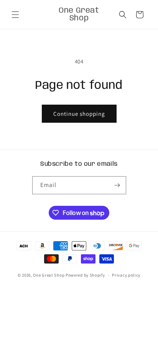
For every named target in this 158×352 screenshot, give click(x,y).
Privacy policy (126, 275)
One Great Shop (48, 275)
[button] (15, 14)
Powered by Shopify (85, 275)
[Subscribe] (117, 185)
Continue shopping (79, 113)
